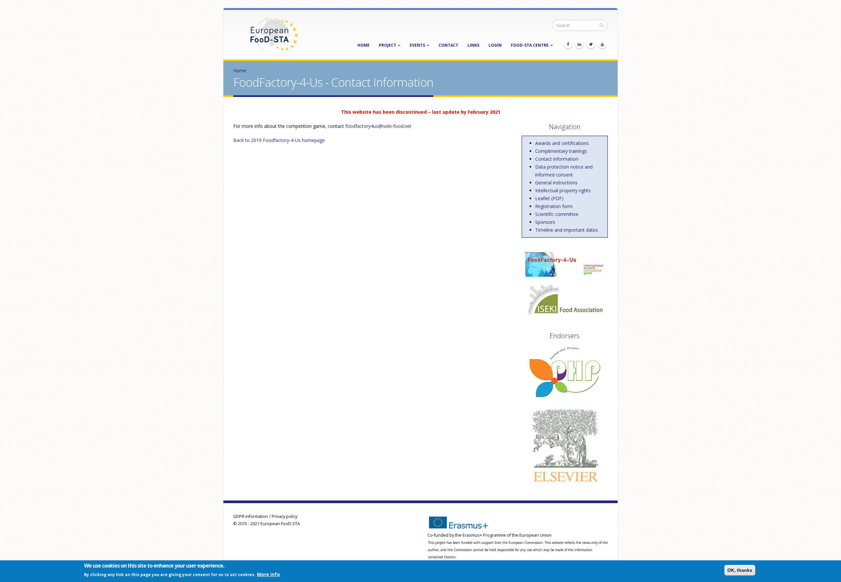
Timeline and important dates (566, 230)
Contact (448, 45)
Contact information (556, 159)
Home (363, 45)
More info (268, 574)
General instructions (556, 182)
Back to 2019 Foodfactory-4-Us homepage (279, 140)
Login (495, 45)
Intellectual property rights (563, 190)
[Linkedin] (579, 45)
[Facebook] (568, 45)
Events (417, 45)
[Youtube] (602, 45)
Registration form (554, 206)
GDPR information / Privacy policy (265, 516)
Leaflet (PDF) (549, 198)
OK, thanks (739, 570)
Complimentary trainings (561, 151)
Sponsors (545, 222)
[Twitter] (591, 45)
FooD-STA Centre (530, 45)
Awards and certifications (562, 143)
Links (473, 45)
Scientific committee (557, 214)
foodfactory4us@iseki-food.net (378, 126)
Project (387, 45)
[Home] (274, 34)
